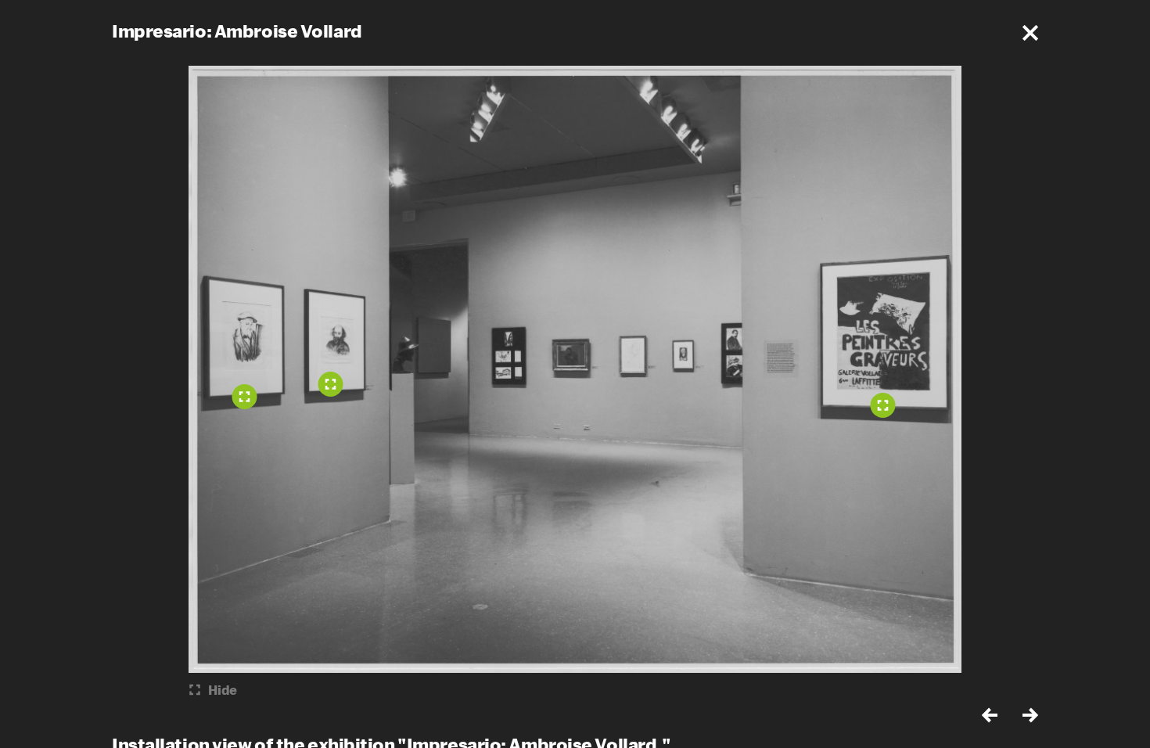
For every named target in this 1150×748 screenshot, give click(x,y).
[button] (1030, 33)
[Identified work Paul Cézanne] (331, 384)
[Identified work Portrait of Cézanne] (245, 396)
